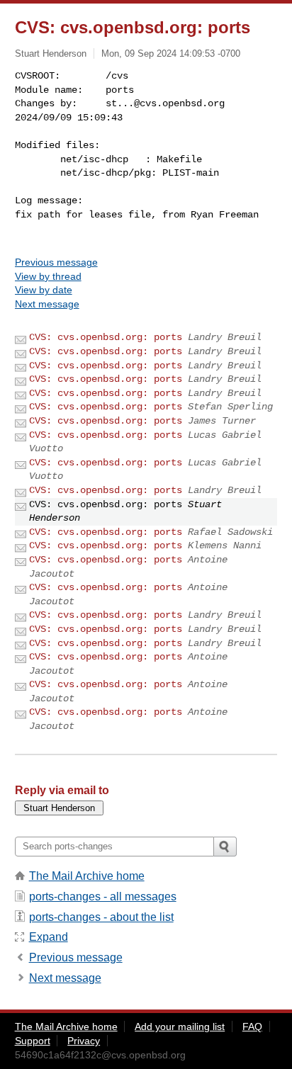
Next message (47, 304)
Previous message (56, 262)
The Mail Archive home (87, 876)
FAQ (252, 1026)
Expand (48, 937)
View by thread (48, 276)
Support (32, 1040)
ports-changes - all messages (102, 896)
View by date (43, 289)
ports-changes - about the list (101, 917)
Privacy (83, 1040)
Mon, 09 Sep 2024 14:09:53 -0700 (170, 53)
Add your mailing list (180, 1026)
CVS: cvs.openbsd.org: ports (105, 337)
